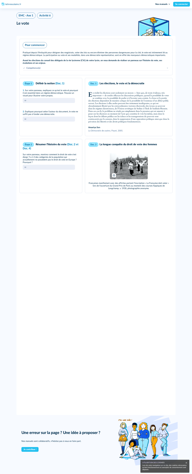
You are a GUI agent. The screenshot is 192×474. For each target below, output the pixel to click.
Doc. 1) (60, 83)
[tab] (69, 83)
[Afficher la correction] (69, 83)
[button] (96, 57)
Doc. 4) (27, 148)
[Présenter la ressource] (166, 44)
